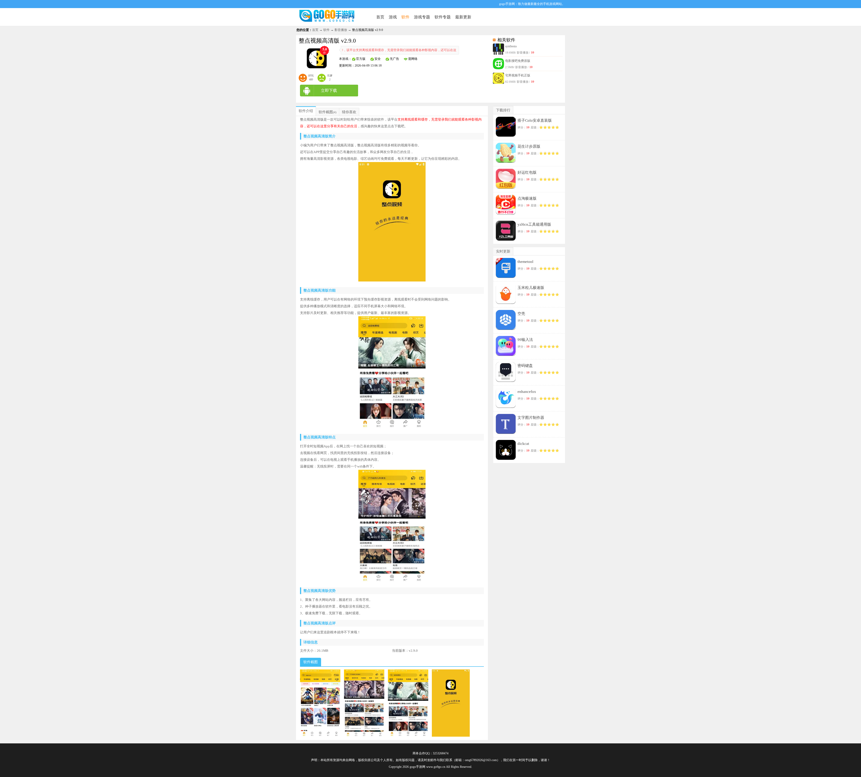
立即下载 (329, 90)
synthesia (511, 46)
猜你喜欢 (349, 112)
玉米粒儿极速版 (530, 288)
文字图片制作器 (530, 418)
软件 (326, 30)
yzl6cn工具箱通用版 (534, 224)
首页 (315, 30)
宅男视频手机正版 (517, 75)
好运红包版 (527, 172)
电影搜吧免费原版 (517, 61)
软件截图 (326, 112)
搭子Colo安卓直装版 (534, 120)
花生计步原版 (528, 146)
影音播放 (341, 30)
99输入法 (525, 340)
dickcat (523, 444)
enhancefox (526, 392)
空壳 (521, 314)
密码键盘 (525, 366)
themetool (525, 262)
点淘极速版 (527, 198)
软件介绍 (306, 111)
